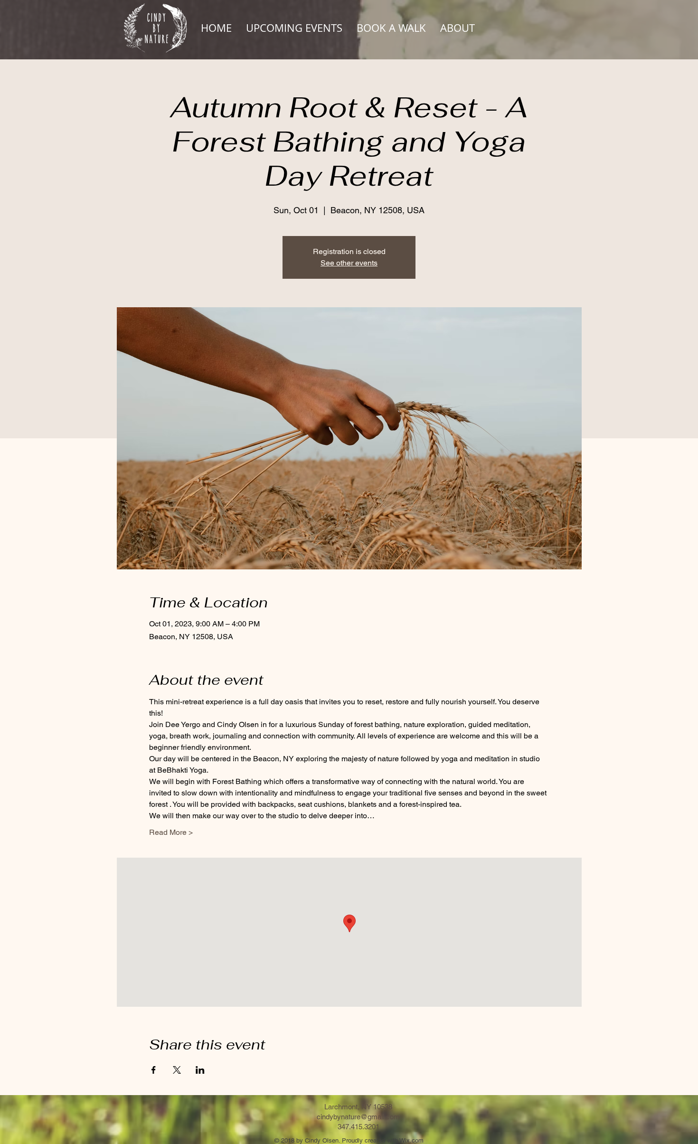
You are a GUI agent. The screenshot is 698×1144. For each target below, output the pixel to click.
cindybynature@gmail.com (358, 1117)
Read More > (171, 832)
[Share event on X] (176, 1070)
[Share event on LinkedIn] (200, 1070)
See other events (349, 262)
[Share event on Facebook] (153, 1070)
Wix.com (411, 1140)
